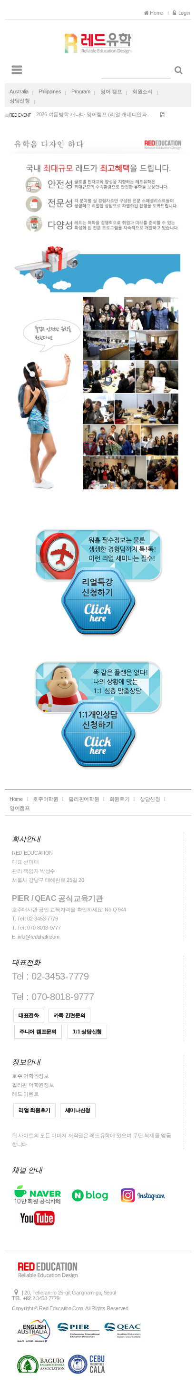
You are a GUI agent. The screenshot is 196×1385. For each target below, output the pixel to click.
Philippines (50, 91)
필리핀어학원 (84, 799)
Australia (19, 91)
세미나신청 (78, 1110)
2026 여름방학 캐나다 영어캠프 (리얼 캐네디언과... (93, 111)
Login (183, 13)
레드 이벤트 (25, 1094)
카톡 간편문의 (70, 1015)
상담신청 (20, 100)
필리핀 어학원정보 (33, 1085)
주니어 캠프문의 (38, 1031)
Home (157, 13)
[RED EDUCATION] (98, 40)
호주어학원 (46, 799)
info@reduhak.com (38, 937)
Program (80, 91)
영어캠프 (20, 808)
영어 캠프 (111, 91)
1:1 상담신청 (87, 1031)
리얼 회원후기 (34, 1110)
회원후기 (119, 799)
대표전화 (29, 1015)
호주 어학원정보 (30, 1076)
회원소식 (142, 91)
